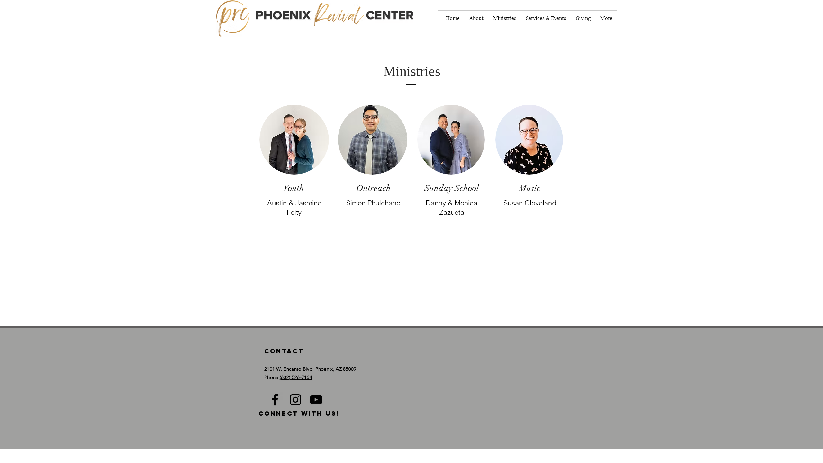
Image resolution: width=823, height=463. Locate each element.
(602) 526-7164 (296, 377)
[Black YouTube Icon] (316, 399)
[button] (476, 18)
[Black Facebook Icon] (275, 399)
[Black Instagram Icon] (295, 399)
